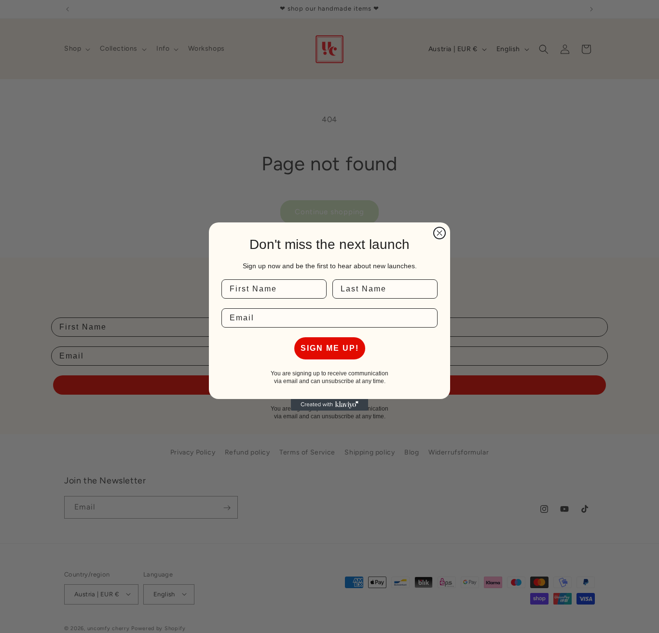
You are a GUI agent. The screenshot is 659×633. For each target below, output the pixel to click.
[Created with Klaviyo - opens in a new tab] (329, 405)
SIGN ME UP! (330, 348)
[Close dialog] (439, 233)
